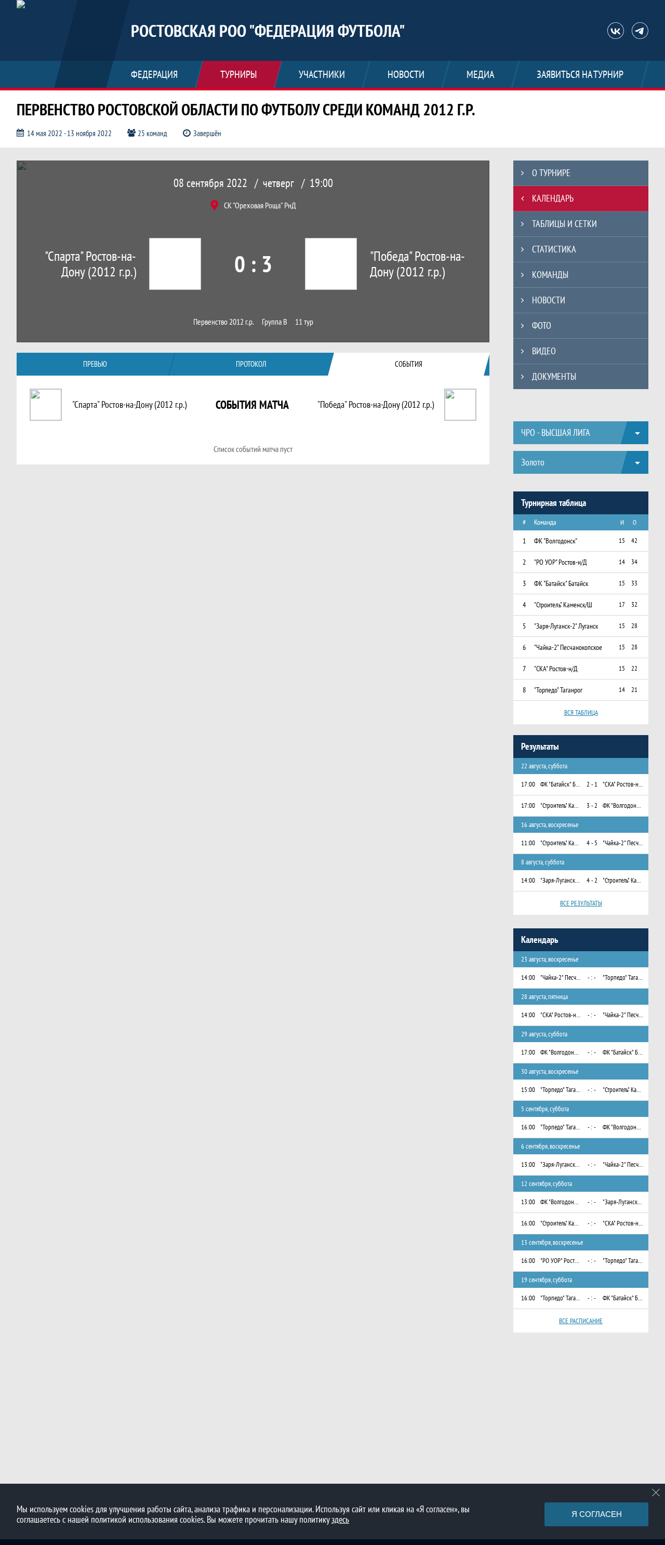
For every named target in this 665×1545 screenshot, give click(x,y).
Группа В (274, 322)
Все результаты (581, 903)
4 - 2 (592, 880)
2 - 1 (592, 784)
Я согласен (596, 1514)
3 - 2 (592, 805)
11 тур (304, 322)
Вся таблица (581, 712)
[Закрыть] (656, 1492)
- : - (592, 977)
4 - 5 (592, 842)
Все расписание (581, 1320)
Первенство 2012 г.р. (223, 322)
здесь (340, 1519)
